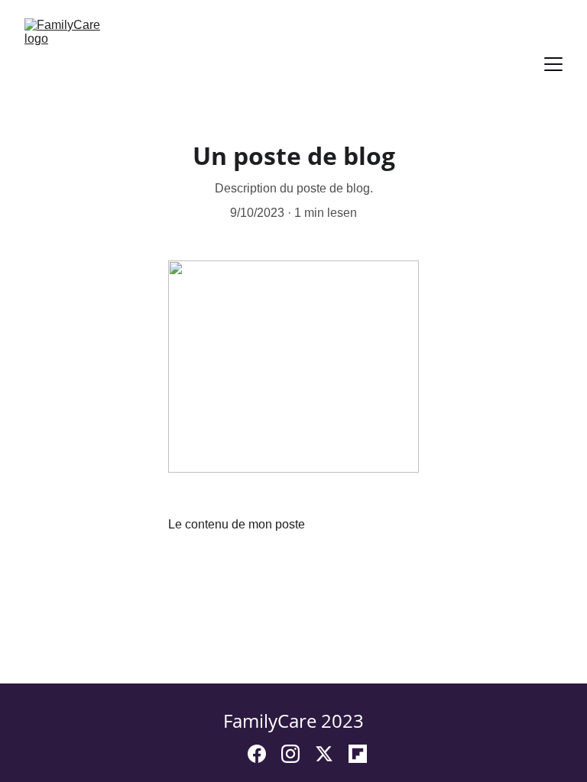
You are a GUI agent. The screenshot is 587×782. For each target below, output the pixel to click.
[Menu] (553, 64)
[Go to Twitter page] (332, 754)
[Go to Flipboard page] (358, 754)
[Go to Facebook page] (264, 754)
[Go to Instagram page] (298, 754)
